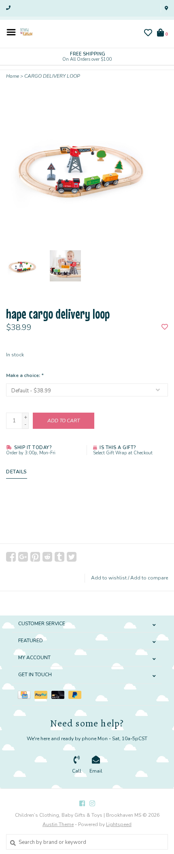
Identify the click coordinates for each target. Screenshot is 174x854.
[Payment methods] (26, 694)
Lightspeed (119, 824)
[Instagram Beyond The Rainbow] (92, 803)
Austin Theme (58, 824)
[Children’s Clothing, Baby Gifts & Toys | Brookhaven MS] (26, 31)
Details (16, 472)
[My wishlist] (148, 34)
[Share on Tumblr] (59, 557)
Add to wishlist (109, 578)
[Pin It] (35, 557)
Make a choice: (24, 375)
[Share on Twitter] (71, 557)
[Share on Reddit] (47, 557)
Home (12, 76)
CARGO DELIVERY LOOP (52, 76)
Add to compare (149, 578)
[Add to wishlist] (164, 327)
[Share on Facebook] (11, 557)
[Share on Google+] (23, 557)
